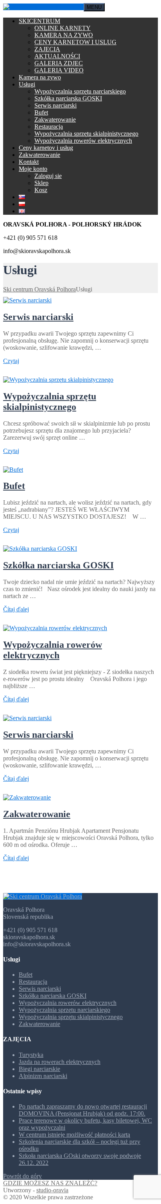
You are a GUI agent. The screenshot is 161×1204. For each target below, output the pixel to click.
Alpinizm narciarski (43, 1076)
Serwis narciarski (55, 105)
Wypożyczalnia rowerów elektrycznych (83, 140)
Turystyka (31, 1054)
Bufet (41, 112)
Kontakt (29, 161)
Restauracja (48, 126)
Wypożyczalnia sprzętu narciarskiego (80, 91)
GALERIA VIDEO (59, 70)
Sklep (41, 183)
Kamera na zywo (40, 77)
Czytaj (11, 361)
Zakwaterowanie (55, 119)
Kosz (40, 190)
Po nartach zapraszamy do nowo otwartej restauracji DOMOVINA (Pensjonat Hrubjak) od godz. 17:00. (83, 1110)
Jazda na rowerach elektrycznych (59, 1061)
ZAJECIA (47, 49)
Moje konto (33, 168)
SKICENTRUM (39, 21)
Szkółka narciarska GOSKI (68, 98)
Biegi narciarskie (39, 1069)
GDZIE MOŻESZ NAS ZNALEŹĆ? (50, 1183)
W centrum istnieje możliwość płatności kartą (74, 1134)
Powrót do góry (22, 1176)
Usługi (27, 84)
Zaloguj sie (48, 176)
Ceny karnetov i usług (46, 147)
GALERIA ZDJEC (58, 63)
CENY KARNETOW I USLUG (75, 42)
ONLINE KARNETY (62, 28)
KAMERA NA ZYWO (63, 35)
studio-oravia (52, 1190)
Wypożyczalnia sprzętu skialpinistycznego (86, 133)
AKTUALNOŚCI (57, 56)
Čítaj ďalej (16, 609)
